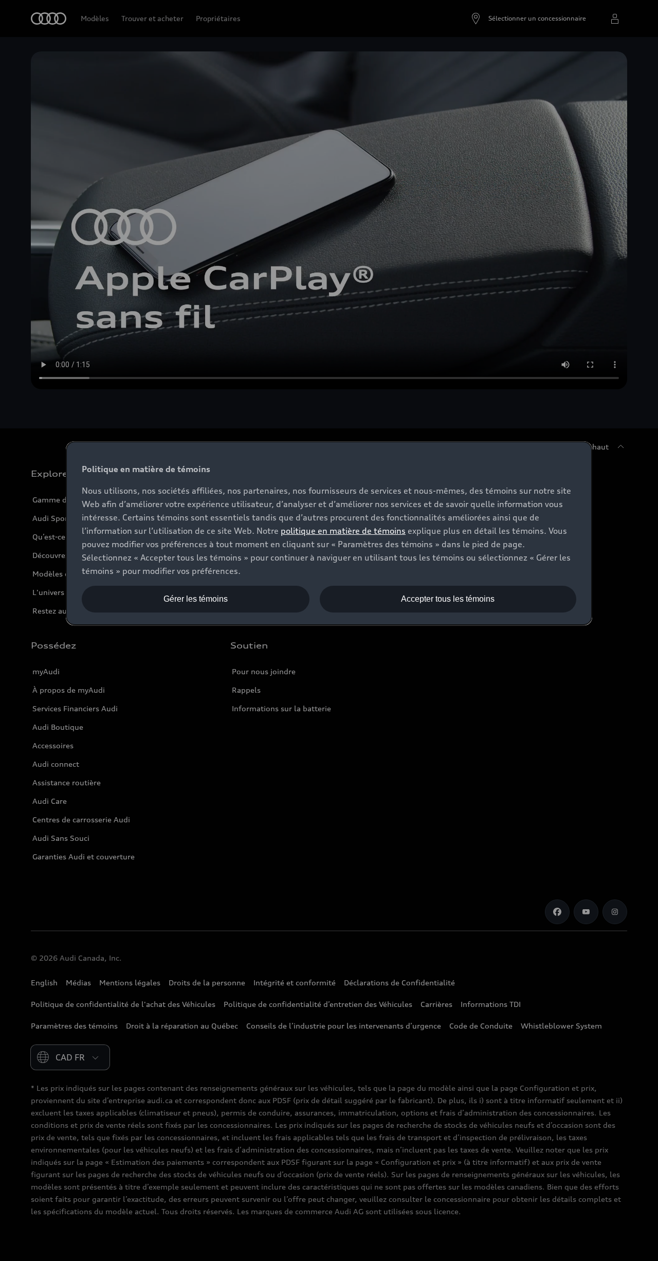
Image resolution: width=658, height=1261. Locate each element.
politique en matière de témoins (343, 531)
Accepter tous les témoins (448, 599)
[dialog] (329, 533)
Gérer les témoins (195, 599)
